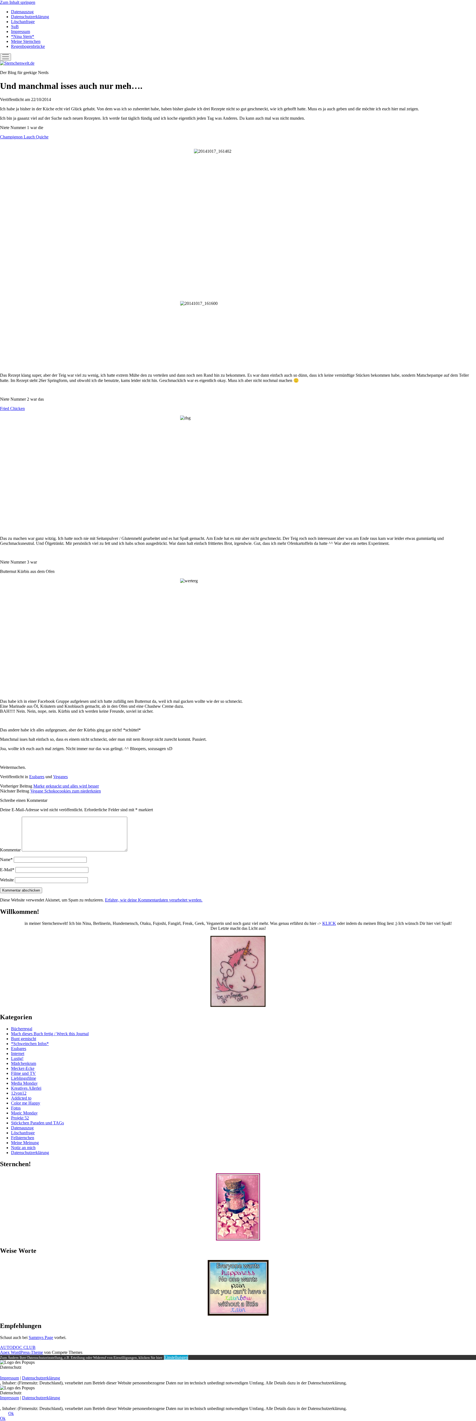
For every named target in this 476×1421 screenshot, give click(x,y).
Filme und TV (23, 1073)
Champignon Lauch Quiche (24, 137)
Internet (17, 1053)
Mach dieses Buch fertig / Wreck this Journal (50, 1033)
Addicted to (21, 1098)
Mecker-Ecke (22, 1068)
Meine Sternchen (25, 41)
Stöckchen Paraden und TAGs (37, 1123)
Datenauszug (22, 11)
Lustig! (17, 1058)
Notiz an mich (23, 1147)
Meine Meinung (25, 1142)
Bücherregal (21, 1028)
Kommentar (10, 850)
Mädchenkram (23, 1063)
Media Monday (24, 1083)
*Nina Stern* (22, 36)
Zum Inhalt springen (17, 2)
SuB (15, 26)
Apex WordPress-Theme (21, 1352)
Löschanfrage (23, 21)
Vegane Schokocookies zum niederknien (65, 791)
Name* (6, 859)
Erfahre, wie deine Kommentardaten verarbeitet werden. (153, 900)
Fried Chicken (12, 408)
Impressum (20, 31)
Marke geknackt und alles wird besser (66, 786)
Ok (11, 1413)
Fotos (16, 1108)
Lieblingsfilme (23, 1078)
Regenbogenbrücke (28, 46)
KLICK (329, 923)
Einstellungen (176, 1357)
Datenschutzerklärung (30, 16)
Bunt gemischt (23, 1038)
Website (7, 880)
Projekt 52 (20, 1118)
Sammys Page (41, 1337)
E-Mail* (7, 869)
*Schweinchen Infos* (30, 1043)
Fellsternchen (22, 1137)
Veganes (60, 776)
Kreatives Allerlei (26, 1088)
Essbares (36, 776)
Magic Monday (24, 1113)
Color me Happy (25, 1103)
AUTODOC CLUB (18, 1347)
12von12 (18, 1093)
